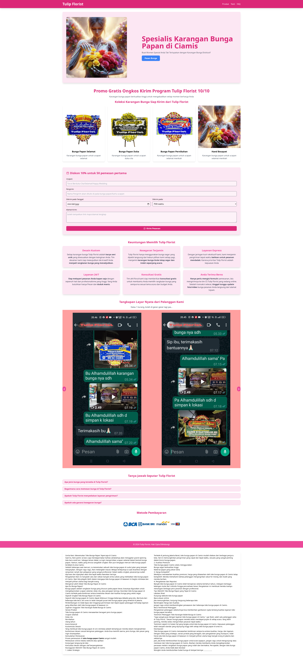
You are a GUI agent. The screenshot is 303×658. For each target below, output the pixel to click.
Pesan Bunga (151, 58)
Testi (233, 4)
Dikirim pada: (157, 199)
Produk (225, 4)
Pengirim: (70, 189)
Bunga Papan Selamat (83, 151)
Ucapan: (69, 179)
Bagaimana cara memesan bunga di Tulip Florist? (88, 489)
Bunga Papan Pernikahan (174, 151)
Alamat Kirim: (71, 210)
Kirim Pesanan (153, 228)
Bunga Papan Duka (129, 151)
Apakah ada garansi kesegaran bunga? (83, 502)
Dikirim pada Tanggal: (75, 199)
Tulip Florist (72, 4)
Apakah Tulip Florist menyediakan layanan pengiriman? (91, 495)
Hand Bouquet (219, 151)
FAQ (239, 4)
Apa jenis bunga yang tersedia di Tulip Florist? (86, 482)
